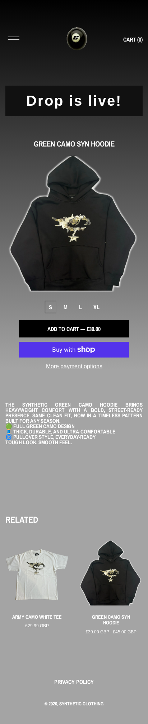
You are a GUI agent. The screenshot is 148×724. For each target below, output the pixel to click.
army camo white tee (37, 617)
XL (96, 307)
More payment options (74, 366)
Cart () (133, 39)
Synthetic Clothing (81, 703)
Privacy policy (74, 682)
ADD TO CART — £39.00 (74, 329)
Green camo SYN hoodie (111, 620)
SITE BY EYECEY (74, 715)
